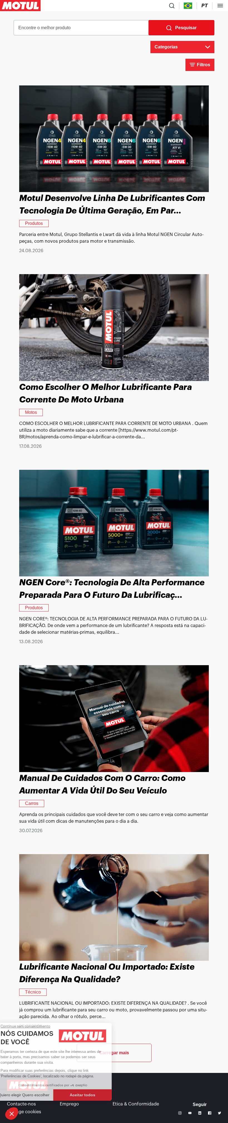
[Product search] (172, 5)
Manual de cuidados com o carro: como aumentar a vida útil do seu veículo (102, 784)
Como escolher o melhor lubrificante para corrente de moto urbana (105, 393)
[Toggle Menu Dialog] (220, 5)
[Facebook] (209, 1113)
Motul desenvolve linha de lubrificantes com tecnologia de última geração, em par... (112, 204)
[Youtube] (190, 1113)
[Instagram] (180, 1113)
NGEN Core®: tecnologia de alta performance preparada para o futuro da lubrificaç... (112, 588)
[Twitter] (219, 1113)
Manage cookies (24, 1112)
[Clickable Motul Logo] (20, 5)
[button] (11, 1113)
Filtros (203, 64)
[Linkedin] (200, 1113)
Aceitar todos (93, 1095)
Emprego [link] (69, 1104)
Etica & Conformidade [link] (136, 1104)
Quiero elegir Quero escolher (34, 1095)
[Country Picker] (188, 6)
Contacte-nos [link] (21, 1104)
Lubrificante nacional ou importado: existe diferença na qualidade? (107, 973)
